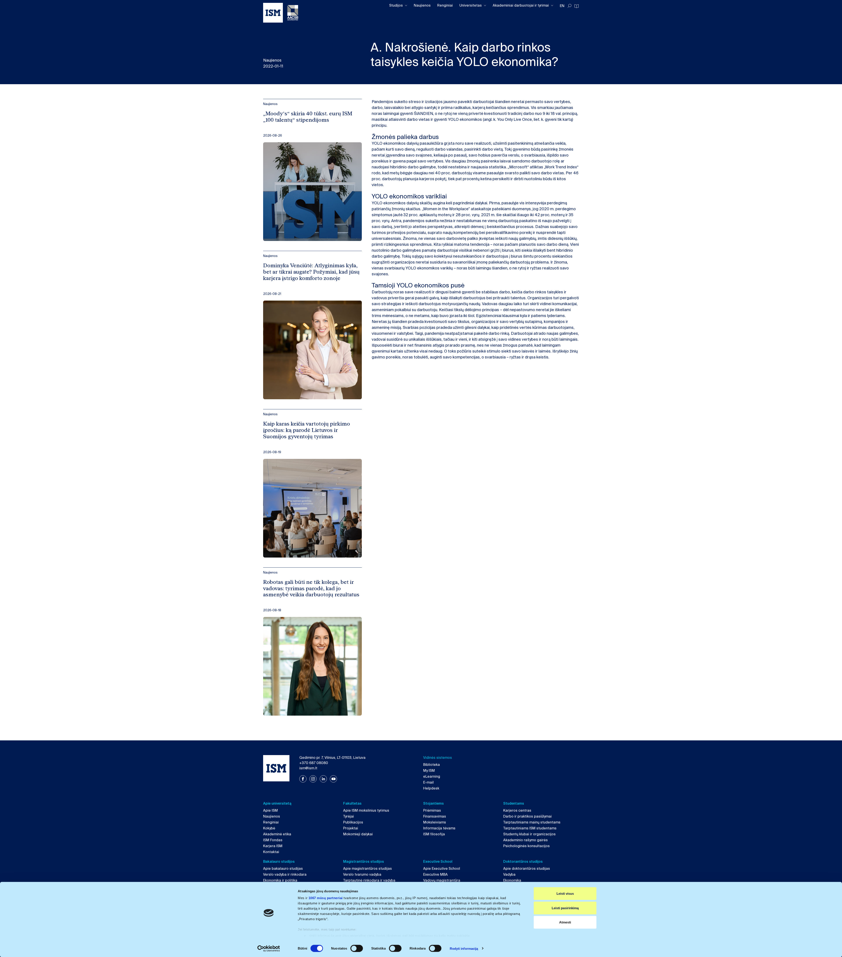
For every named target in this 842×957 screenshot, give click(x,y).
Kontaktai (271, 852)
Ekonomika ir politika (280, 880)
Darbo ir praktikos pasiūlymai (527, 816)
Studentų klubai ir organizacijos (529, 834)
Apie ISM (270, 810)
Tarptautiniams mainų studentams (531, 822)
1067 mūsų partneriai (326, 898)
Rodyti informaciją (464, 948)
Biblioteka (431, 764)
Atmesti (565, 922)
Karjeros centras (517, 810)
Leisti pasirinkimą (565, 908)
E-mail (428, 782)
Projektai (350, 828)
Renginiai (445, 5)
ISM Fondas (272, 840)
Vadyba (509, 874)
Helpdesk (431, 788)
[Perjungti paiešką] (569, 6)
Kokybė (269, 828)
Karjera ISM (272, 846)
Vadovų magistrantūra (441, 880)
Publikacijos (353, 822)
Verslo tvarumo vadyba (362, 874)
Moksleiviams (434, 822)
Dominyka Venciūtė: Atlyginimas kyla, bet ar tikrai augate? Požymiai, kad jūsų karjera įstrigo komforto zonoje (311, 272)
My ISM (429, 770)
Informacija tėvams (439, 828)
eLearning (431, 776)
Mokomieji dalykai (358, 834)
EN (562, 6)
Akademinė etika (277, 834)
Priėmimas (432, 810)
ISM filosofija (434, 834)
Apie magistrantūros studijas (367, 868)
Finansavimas (434, 816)
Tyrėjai (348, 816)
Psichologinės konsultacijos (526, 846)
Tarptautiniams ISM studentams (530, 828)
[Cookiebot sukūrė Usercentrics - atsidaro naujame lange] (269, 948)
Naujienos (422, 5)
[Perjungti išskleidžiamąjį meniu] (406, 5)
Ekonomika (512, 880)
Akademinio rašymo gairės (525, 840)
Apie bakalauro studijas (283, 868)
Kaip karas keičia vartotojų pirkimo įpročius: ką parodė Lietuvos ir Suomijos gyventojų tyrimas (306, 430)
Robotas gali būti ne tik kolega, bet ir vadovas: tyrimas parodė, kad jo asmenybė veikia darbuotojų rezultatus (311, 589)
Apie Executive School (441, 868)
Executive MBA (435, 874)
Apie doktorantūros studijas (526, 868)
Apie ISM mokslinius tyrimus (366, 810)
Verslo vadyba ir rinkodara (285, 874)
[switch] (356, 948)
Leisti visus (565, 893)
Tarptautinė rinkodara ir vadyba (369, 880)
